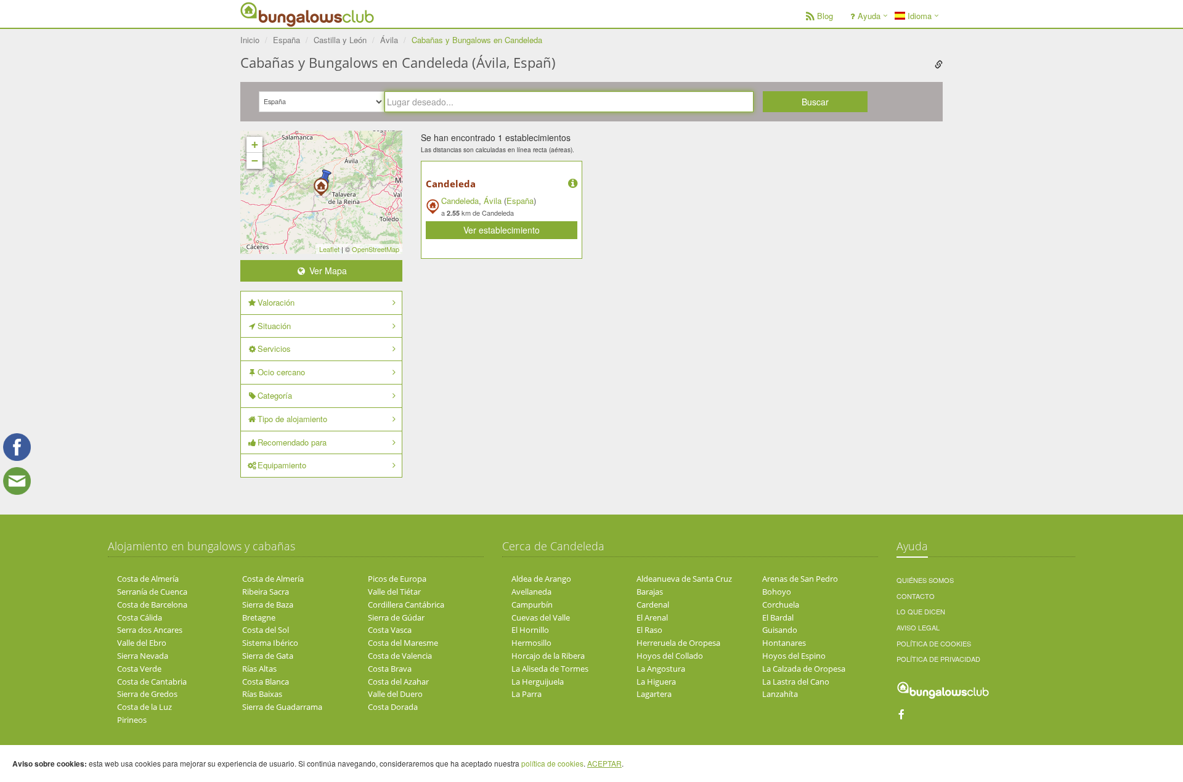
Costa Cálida (139, 617)
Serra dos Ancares (149, 629)
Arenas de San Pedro (800, 578)
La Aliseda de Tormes (549, 668)
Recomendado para (292, 442)
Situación (274, 326)
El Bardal (778, 617)
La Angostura (660, 668)
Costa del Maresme (403, 642)
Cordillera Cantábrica (406, 604)
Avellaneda (531, 591)
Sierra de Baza (267, 604)
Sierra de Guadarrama (282, 706)
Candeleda (451, 183)
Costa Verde (139, 668)
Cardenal (652, 604)
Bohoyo (776, 591)
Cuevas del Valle (540, 617)
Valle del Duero (395, 693)
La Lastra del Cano (795, 681)
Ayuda (869, 16)
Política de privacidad (938, 659)
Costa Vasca (390, 629)
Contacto (915, 596)
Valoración (276, 302)
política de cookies (552, 763)
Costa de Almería (148, 578)
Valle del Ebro (141, 642)
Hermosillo (531, 642)
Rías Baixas (262, 693)
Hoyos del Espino (794, 655)
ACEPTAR (604, 763)
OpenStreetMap (375, 249)
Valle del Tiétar (394, 591)
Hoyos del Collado (669, 655)
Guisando (779, 629)
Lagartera (654, 693)
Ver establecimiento (501, 230)
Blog (825, 16)
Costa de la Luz (144, 706)
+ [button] (254, 144)
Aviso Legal (918, 627)
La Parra (526, 693)
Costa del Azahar (398, 681)
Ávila (493, 200)
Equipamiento (282, 465)
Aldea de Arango (541, 578)
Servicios (274, 348)
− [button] (254, 160)
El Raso (649, 629)
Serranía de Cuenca (152, 591)
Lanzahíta (780, 693)
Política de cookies (933, 643)
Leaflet (329, 249)
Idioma (918, 16)
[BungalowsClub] (271, 14)
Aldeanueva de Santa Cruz (684, 578)
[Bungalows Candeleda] (321, 183)
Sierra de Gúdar (396, 617)
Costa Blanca (265, 681)
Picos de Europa (397, 578)
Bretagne (258, 617)
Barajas (649, 591)
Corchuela (780, 604)
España (520, 200)
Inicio (249, 40)
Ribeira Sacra (265, 591)
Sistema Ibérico (270, 642)
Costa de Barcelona (152, 604)
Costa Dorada (393, 706)
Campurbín (532, 604)
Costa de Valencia (400, 655)
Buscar (815, 102)
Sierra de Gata (267, 655)
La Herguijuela (537, 681)
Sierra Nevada (142, 655)
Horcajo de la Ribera (548, 655)
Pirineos (132, 719)
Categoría (275, 395)
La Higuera (656, 681)
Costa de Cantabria (152, 681)
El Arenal (652, 617)
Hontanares (784, 642)
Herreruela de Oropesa (678, 642)
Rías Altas (259, 668)
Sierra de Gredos (147, 693)
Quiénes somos (925, 580)
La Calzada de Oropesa (803, 668)
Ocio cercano (281, 372)
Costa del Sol (265, 629)
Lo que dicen (920, 611)
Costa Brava (390, 668)
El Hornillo (530, 629)
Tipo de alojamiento (292, 419)
